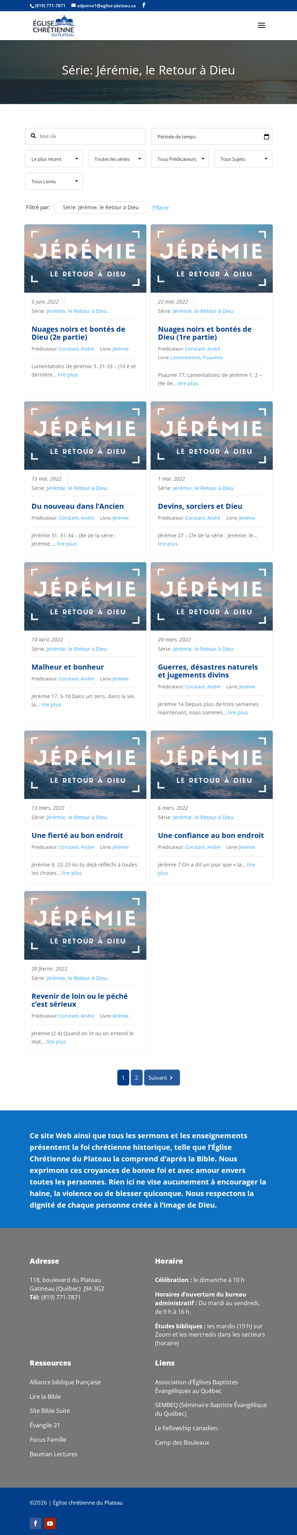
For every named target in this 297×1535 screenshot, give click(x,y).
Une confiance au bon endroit (211, 835)
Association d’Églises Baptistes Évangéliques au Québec (196, 1386)
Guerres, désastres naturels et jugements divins (208, 671)
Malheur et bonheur (68, 667)
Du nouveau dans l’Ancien (78, 506)
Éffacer (160, 207)
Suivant (157, 1077)
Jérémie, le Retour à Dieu (77, 311)
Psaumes (213, 357)
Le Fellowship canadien (186, 1428)
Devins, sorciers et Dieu (200, 506)
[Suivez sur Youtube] (50, 1523)
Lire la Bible (45, 1397)
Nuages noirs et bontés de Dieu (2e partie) (78, 333)
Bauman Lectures (54, 1454)
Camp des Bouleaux (182, 1442)
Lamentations (186, 357)
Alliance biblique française (65, 1382)
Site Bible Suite (50, 1411)
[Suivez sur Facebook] (35, 1523)
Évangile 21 (45, 1425)
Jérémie (121, 348)
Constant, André (76, 348)
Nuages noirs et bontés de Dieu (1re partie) (205, 333)
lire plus (68, 374)
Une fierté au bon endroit (77, 835)
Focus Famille (48, 1440)
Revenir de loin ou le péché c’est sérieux (80, 1000)
